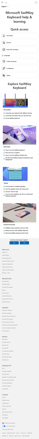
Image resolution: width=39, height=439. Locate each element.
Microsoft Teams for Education (9, 316)
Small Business (5, 360)
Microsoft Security (6, 342)
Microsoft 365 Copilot (7, 357)
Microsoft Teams (6, 354)
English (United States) (10, 423)
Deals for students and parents (9, 328)
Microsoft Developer (6, 371)
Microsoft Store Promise (7, 299)
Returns (4, 290)
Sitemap (4, 433)
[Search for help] (6, 2)
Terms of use (23, 433)
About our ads (17, 436)
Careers (4, 397)
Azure (3, 368)
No (24, 243)
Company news (5, 403)
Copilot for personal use (7, 267)
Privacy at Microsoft (6, 406)
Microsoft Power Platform (7, 351)
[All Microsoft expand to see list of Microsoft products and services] (2, 2)
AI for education (5, 331)
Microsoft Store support (7, 287)
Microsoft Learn (5, 374)
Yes (14, 243)
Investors (4, 409)
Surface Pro (4, 252)
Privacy (17, 433)
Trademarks (29, 433)
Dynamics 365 (5, 345)
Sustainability (5, 418)
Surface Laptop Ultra (6, 258)
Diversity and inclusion (7, 412)
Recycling (11, 436)
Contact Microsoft (11, 433)
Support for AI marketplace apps (9, 377)
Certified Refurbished (7, 296)
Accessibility (5, 415)
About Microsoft (5, 400)
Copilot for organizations (7, 264)
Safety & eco (5, 436)
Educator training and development (10, 325)
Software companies (6, 386)
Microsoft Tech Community (8, 380)
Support (4, 6)
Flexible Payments (6, 302)
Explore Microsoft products (8, 270)
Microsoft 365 (5, 348)
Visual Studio (5, 389)
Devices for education (7, 313)
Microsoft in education (7, 310)
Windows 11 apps (6, 273)
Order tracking (5, 293)
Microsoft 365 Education (7, 319)
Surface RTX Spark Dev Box (8, 261)
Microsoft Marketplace (7, 383)
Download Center (6, 284)
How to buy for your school (8, 322)
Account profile (5, 281)
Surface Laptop (5, 255)
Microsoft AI (5, 339)
